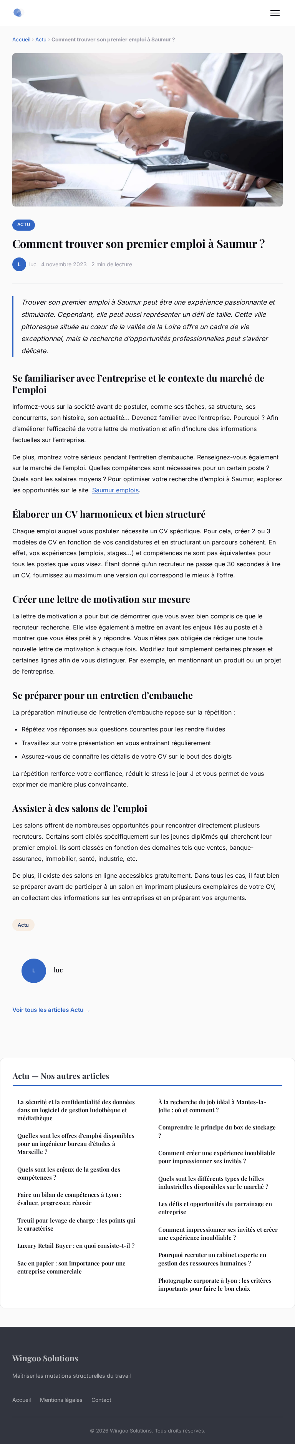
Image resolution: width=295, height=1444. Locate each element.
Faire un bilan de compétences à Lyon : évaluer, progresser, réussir (69, 1198)
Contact (101, 1399)
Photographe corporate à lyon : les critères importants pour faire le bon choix (215, 1284)
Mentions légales (61, 1399)
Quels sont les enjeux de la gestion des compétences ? (68, 1173)
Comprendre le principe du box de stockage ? (217, 1131)
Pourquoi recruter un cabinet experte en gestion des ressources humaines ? (212, 1259)
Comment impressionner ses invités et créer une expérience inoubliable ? (218, 1233)
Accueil (21, 39)
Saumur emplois (115, 490)
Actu (40, 39)
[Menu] (275, 13)
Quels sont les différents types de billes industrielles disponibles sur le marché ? (213, 1182)
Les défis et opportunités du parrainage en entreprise (215, 1208)
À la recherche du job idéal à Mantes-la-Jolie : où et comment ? (212, 1106)
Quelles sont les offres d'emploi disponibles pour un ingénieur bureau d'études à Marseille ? (75, 1144)
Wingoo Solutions (45, 1357)
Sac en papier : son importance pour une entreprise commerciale (71, 1267)
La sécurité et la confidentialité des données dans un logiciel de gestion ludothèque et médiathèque (76, 1110)
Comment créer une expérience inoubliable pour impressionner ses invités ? (216, 1157)
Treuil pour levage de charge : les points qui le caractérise (76, 1224)
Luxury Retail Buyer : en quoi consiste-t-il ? (75, 1245)
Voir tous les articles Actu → (51, 1009)
